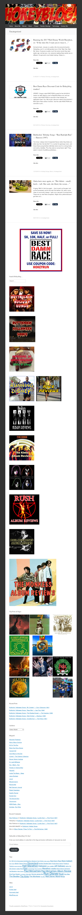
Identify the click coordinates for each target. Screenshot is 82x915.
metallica (53, 868)
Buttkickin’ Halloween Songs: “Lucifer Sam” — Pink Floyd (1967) (38, 818)
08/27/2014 (36, 218)
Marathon (46, 868)
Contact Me (64, 26)
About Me (17, 26)
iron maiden (50, 866)
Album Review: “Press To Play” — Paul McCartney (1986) (31, 829)
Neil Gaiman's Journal (15, 787)
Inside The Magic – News (16, 773)
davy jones (11, 863)
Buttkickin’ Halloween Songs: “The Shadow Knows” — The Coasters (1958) (31, 713)
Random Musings (45, 26)
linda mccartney (38, 868)
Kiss (25, 868)
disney (17, 863)
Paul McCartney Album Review (56, 870)
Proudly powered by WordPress (18, 906)
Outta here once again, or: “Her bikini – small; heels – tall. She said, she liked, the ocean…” (52, 182)
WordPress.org (13, 895)
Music (30, 26)
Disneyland (32, 863)
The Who (43, 876)
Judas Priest (19, 868)
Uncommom (12, 801)
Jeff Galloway (59, 866)
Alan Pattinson (13, 818)
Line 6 (11, 779)
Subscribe (14, 850)
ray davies (22, 874)
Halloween (42, 866)
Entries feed (12, 889)
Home (11, 26)
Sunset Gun (12, 796)
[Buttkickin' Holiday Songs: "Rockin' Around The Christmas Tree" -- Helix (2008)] (63, 666)
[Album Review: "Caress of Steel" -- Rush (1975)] (19, 687)
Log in (11, 887)
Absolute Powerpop (14, 739)
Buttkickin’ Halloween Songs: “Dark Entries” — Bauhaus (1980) (27, 716)
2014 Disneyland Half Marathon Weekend (25, 861)
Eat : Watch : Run (14, 765)
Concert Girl (12, 751)
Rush (61, 873)
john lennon (12, 869)
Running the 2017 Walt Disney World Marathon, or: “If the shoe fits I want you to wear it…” (53, 41)
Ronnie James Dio (37, 874)
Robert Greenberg (14, 790)
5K (10, 861)
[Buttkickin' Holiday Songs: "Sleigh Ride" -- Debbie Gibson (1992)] (19, 646)
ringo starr (28, 874)
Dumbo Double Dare (45, 863)
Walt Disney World (52, 876)
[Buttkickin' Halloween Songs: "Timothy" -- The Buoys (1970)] (42, 666)
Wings (62, 876)
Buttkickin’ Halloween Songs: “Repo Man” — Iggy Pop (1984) (27, 710)
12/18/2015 (36, 171)
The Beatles (14, 876)
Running (48, 76)
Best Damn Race (55, 861)
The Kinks (24, 876)
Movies (24, 26)
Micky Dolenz (20, 871)
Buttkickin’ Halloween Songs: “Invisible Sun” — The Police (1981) (28, 719)
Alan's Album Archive (15, 742)
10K (12, 861)
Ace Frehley (40, 861)
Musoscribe (12, 784)
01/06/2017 (36, 76)
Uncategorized (55, 76)
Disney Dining (23, 863)
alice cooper (47, 861)
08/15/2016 (36, 125)
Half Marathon (30, 865)
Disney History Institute (16, 759)
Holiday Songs (45, 171)
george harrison (18, 866)
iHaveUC (11, 770)
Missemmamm (13, 782)
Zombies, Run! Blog (15, 807)
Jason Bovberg (13, 776)
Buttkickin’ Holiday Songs (30, 826)
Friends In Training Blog (16, 768)
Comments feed (13, 892)
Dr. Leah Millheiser (14, 762)
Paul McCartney (32, 870)
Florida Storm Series (57, 863)
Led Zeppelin (31, 868)
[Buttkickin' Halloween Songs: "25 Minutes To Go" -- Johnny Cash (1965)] (19, 625)
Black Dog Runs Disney (16, 748)
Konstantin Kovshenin (47, 906)
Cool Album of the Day (15, 754)
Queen (18, 874)
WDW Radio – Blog (14, 804)
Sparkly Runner (13, 793)
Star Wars (67, 874)
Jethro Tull (68, 866)
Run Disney (51, 873)
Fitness (36, 26)
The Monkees (34, 876)
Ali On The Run (13, 745)
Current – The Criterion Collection (18, 756)
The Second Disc (14, 798)
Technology (55, 26)
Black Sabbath (67, 861)
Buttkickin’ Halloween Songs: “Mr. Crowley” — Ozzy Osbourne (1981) (29, 707)
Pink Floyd (12, 874)
